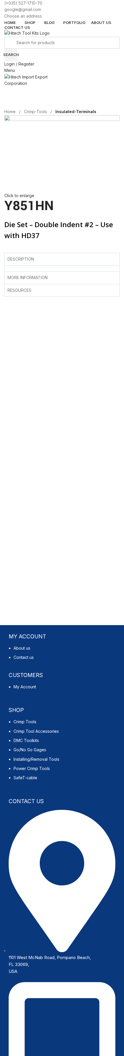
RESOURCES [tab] (19, 290)
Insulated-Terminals (75, 111)
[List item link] (62, 656)
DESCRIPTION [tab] (20, 259)
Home (10, 111)
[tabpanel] (62, 268)
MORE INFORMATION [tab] (27, 277)
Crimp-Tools (35, 111)
